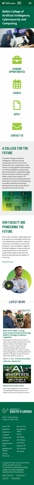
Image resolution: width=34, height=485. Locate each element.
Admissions (6, 432)
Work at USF (21, 426)
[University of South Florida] (17, 410)
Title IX (19, 434)
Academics (6, 429)
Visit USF (5, 478)
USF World (20, 451)
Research (5, 440)
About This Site (7, 475)
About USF (6, 426)
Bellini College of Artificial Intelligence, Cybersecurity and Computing (15, 469)
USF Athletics (21, 440)
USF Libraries (21, 448)
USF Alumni (21, 443)
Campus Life (6, 438)
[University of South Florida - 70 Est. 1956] (11, 3)
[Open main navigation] (30, 3)
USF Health (20, 437)
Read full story (7, 262)
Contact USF (20, 475)
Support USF (21, 446)
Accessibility (16, 478)
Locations (5, 435)
